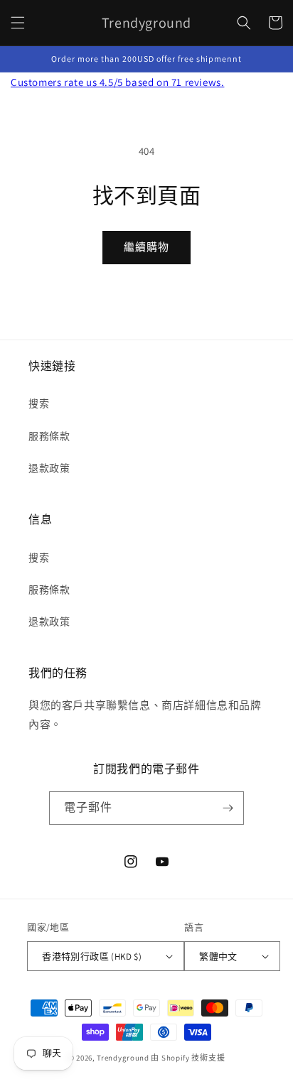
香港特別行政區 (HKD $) (92, 956)
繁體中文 (218, 956)
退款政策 (49, 468)
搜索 (38, 403)
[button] (17, 22)
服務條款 (49, 436)
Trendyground (123, 1058)
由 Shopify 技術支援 (188, 1058)
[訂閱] (227, 808)
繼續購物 (146, 247)
